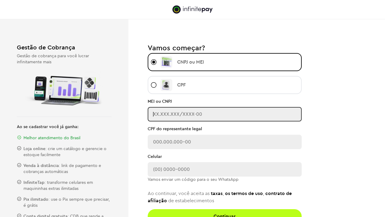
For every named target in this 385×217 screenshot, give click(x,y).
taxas (217, 193)
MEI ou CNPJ (160, 101)
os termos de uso (244, 193)
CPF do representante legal (175, 129)
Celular (155, 157)
